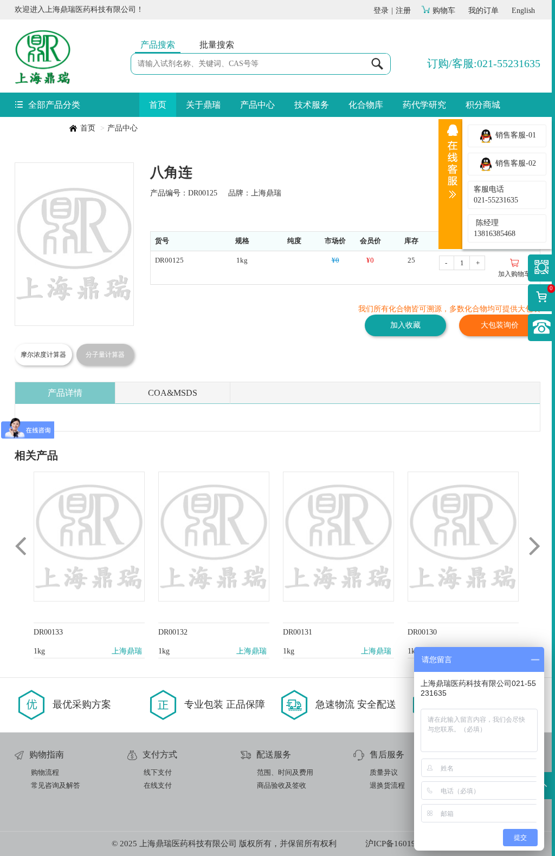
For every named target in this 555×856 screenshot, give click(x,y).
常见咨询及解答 (55, 785)
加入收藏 (405, 325)
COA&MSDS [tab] (172, 392)
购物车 (444, 10)
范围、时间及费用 (285, 772)
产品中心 (257, 104)
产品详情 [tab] (65, 392)
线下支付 (158, 772)
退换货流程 (387, 785)
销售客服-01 (514, 135)
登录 (381, 10)
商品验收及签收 (281, 785)
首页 (157, 104)
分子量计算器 (105, 354)
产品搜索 (157, 44)
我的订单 (483, 10)
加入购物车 (514, 274)
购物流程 (45, 772)
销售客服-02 (514, 163)
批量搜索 (216, 44)
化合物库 (366, 104)
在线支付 (158, 785)
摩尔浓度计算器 (43, 354)
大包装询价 (500, 325)
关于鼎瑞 (203, 104)
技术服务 (311, 104)
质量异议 (384, 772)
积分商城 (483, 104)
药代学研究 (424, 104)
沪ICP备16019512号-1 (404, 843)
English (523, 10)
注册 (403, 10)
